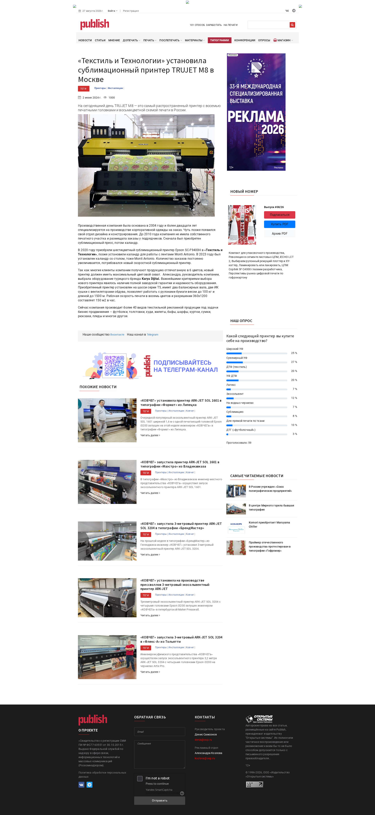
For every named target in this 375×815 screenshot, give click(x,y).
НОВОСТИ (85, 40)
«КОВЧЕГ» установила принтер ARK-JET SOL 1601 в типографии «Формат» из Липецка (180, 402)
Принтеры (100, 88)
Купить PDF (279, 224)
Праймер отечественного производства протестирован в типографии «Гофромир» (270, 546)
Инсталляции (115, 88)
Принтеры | (161, 410)
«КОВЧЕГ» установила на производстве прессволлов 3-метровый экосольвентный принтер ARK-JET (174, 584)
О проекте (88, 730)
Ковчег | (190, 410)
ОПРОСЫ (264, 40)
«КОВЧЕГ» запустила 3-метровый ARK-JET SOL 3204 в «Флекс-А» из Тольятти (181, 639)
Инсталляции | (177, 410)
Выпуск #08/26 (274, 207)
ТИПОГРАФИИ (219, 40)
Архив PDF (280, 233)
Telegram (152, 334)
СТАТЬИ (100, 40)
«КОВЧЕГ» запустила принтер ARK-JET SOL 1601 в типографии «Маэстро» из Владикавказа (179, 464)
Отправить (160, 800)
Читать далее (149, 435)
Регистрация (131, 10)
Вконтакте (117, 334)
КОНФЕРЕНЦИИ (244, 40)
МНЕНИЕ (114, 40)
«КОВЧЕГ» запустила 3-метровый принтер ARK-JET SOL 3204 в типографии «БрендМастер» (181, 525)
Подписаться (279, 215)
